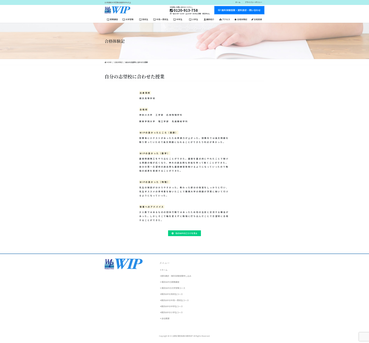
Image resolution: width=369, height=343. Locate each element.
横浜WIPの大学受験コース (173, 288)
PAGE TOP (358, 330)
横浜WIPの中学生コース (172, 306)
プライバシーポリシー (253, 2)
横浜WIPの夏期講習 (170, 281)
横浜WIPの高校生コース (172, 294)
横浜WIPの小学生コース (172, 312)
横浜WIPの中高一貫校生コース (175, 300)
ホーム (237, 2)
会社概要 (165, 318)
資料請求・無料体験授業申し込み (176, 275)
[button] (184, 233)
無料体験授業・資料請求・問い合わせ (241, 10)
